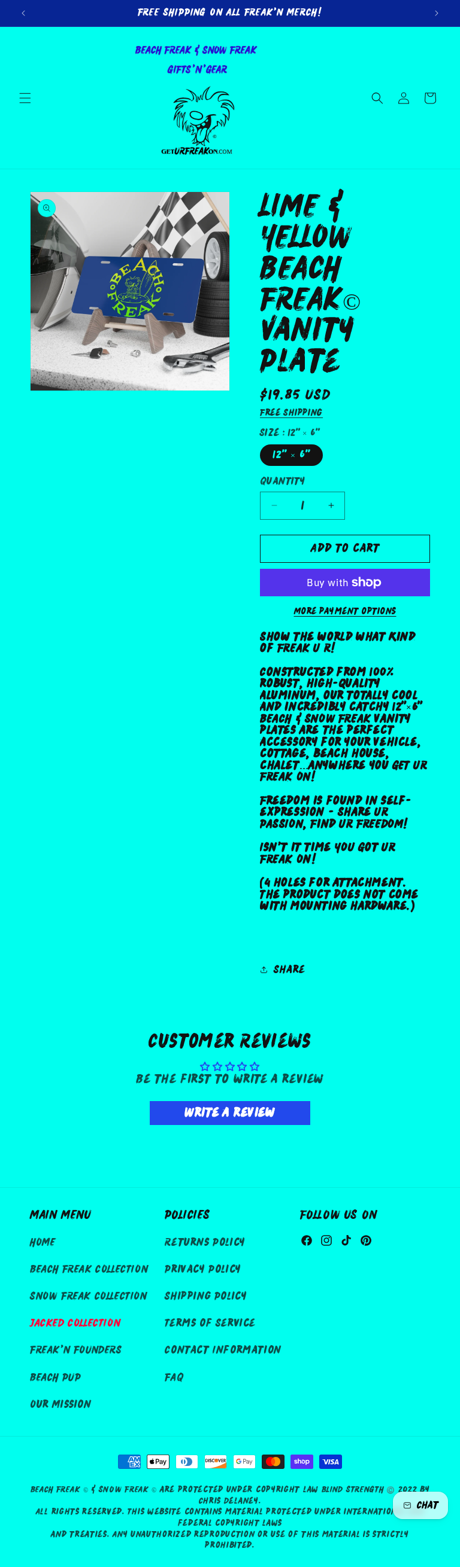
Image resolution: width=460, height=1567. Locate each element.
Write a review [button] (229, 1112)
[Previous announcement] (23, 13)
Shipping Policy (206, 1296)
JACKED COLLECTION (75, 1323)
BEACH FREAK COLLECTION (89, 1269)
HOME (42, 1242)
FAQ (174, 1377)
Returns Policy (205, 1242)
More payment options (345, 611)
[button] (25, 98)
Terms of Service (210, 1323)
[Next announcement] (436, 13)
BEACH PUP (55, 1377)
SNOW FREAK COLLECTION (88, 1296)
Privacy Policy (203, 1269)
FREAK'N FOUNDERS (76, 1350)
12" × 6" (291, 455)
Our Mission (61, 1404)
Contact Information (223, 1350)
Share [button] (289, 969)
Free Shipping (291, 412)
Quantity (282, 481)
